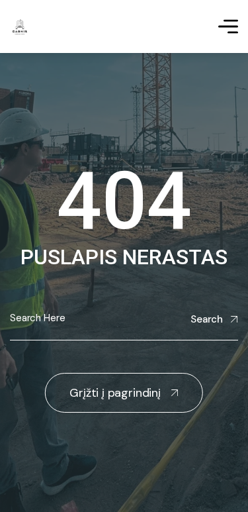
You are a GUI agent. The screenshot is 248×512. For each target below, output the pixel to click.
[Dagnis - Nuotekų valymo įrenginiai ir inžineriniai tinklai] (20, 27)
